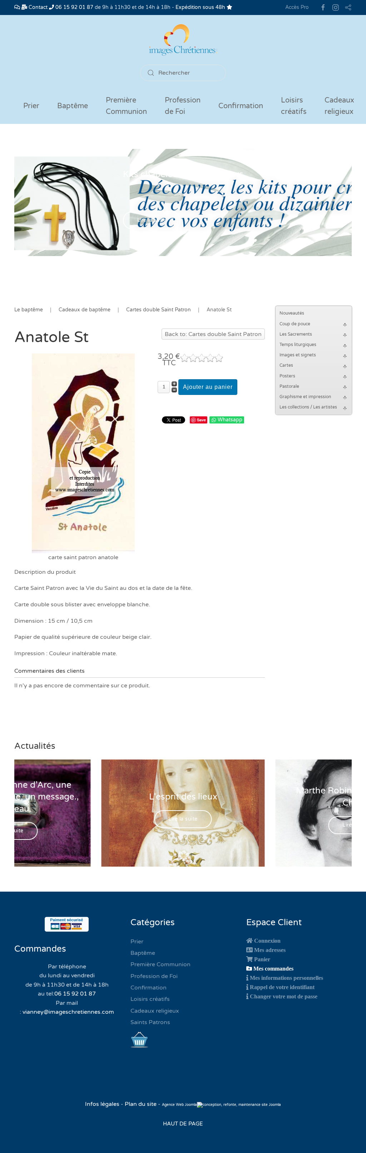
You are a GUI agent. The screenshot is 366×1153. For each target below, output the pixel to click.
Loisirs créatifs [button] (294, 106)
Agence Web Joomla (179, 1105)
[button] (346, 324)
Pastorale (289, 386)
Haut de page (183, 1124)
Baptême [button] (72, 106)
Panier (262, 959)
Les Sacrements (296, 334)
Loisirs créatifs (150, 999)
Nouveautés (292, 313)
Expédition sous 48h (201, 7)
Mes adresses (270, 950)
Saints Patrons (150, 1022)
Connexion (267, 940)
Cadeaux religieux (154, 1010)
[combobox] (183, 73)
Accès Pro (297, 7)
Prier (31, 106)
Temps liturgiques (298, 344)
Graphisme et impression (305, 396)
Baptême (142, 953)
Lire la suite (152, 220)
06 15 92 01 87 (73, 7)
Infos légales (103, 1104)
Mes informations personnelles (286, 978)
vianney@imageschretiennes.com (68, 1012)
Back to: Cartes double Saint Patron (213, 334)
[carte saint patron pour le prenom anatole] (83, 453)
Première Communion (160, 964)
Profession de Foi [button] (183, 106)
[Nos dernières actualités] (17, 7)
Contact (37, 7)
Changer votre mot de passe (283, 996)
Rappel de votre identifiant (282, 987)
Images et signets (298, 354)
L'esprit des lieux (183, 797)
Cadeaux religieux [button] (339, 106)
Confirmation (148, 987)
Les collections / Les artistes (308, 407)
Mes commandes (273, 968)
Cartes (286, 365)
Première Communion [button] (126, 106)
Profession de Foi (154, 976)
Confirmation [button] (240, 106)
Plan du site (141, 1104)
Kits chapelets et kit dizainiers (183, 174)
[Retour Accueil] (183, 39)
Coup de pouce (295, 323)
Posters (287, 376)
